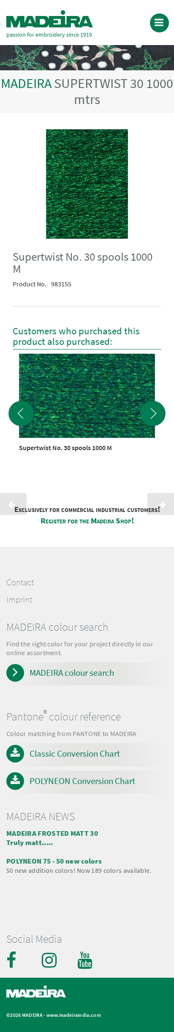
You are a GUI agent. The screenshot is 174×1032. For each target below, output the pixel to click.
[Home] (49, 18)
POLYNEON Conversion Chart (82, 781)
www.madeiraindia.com (73, 1015)
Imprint (19, 599)
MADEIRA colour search (72, 672)
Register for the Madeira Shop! (87, 520)
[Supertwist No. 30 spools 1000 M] (87, 185)
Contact (20, 582)
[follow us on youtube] (85, 960)
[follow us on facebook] (14, 960)
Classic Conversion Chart (75, 753)
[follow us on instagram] (50, 960)
